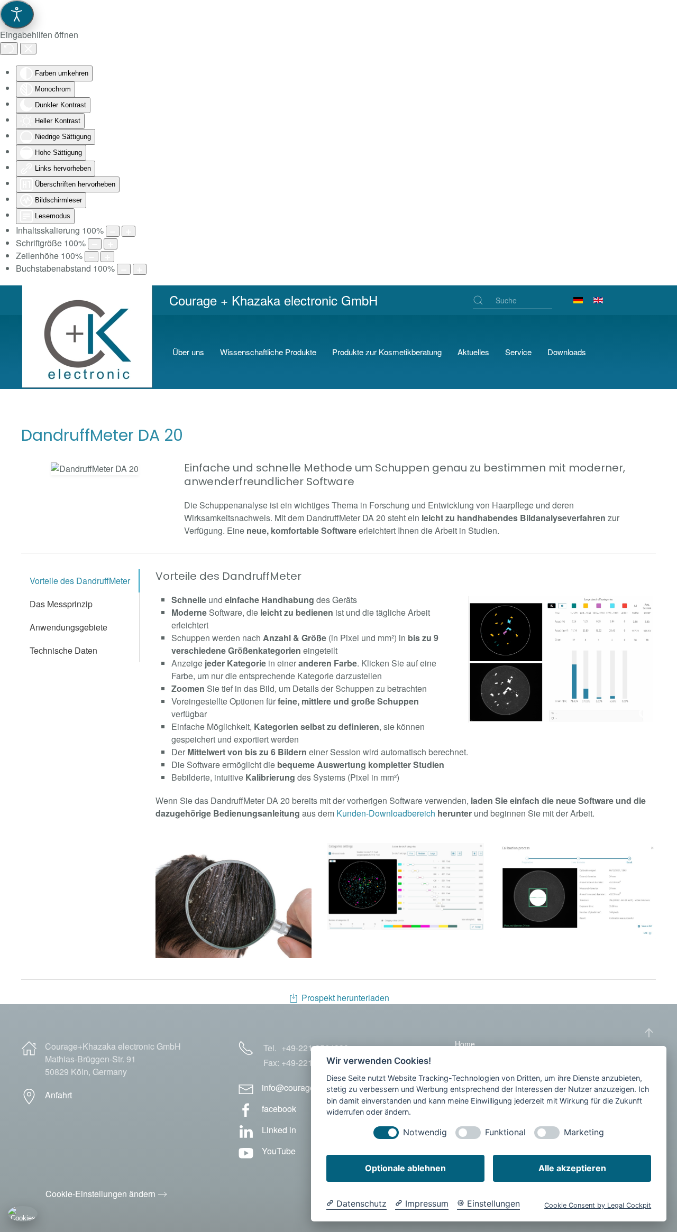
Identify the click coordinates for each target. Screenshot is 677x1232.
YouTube (279, 1151)
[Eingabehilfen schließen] (28, 48)
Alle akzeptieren (572, 1168)
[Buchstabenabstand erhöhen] (140, 269)
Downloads (566, 351)
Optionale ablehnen (405, 1168)
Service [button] (518, 351)
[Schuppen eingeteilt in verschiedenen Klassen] (560, 659)
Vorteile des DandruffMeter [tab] (80, 581)
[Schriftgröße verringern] (95, 243)
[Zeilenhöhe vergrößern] (107, 256)
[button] (95, 468)
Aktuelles (473, 351)
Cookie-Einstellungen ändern (100, 1194)
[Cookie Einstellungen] (23, 1213)
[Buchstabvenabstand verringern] (124, 269)
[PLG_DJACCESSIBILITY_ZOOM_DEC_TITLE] (113, 231)
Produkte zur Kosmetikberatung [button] (387, 351)
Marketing (584, 1132)
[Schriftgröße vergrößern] (110, 243)
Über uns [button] (188, 351)
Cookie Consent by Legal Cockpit (597, 1205)
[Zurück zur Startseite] (89, 352)
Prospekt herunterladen (345, 998)
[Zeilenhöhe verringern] (91, 256)
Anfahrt (58, 1095)
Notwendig (425, 1132)
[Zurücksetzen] (9, 48)
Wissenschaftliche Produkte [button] (268, 351)
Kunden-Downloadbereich (385, 813)
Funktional (505, 1132)
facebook (279, 1109)
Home (465, 1044)
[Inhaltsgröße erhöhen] (128, 231)
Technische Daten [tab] (63, 650)
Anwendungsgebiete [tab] (68, 627)
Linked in (279, 1130)
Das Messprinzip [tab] (61, 604)
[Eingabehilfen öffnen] (17, 14)
